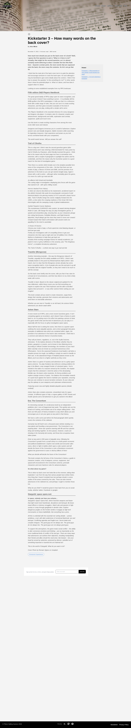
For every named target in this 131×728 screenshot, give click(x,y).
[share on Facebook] (29, 34)
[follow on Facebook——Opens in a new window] (73, 724)
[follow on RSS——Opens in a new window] (65, 724)
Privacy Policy (124, 724)
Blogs (103, 6)
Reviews (110, 6)
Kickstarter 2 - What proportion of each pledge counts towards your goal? (90, 72)
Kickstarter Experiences (36, 554)
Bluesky (60, 724)
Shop (125, 6)
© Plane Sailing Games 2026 (12, 724)
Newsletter (114, 724)
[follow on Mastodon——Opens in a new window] (69, 724)
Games (97, 6)
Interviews (118, 6)
